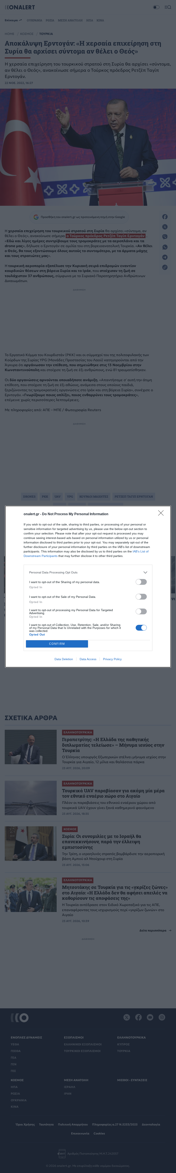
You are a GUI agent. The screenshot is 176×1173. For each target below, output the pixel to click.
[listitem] (88, 572)
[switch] (141, 582)
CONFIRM (57, 643)
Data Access (88, 659)
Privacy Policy (112, 659)
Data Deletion (64, 659)
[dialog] (88, 586)
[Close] (162, 514)
